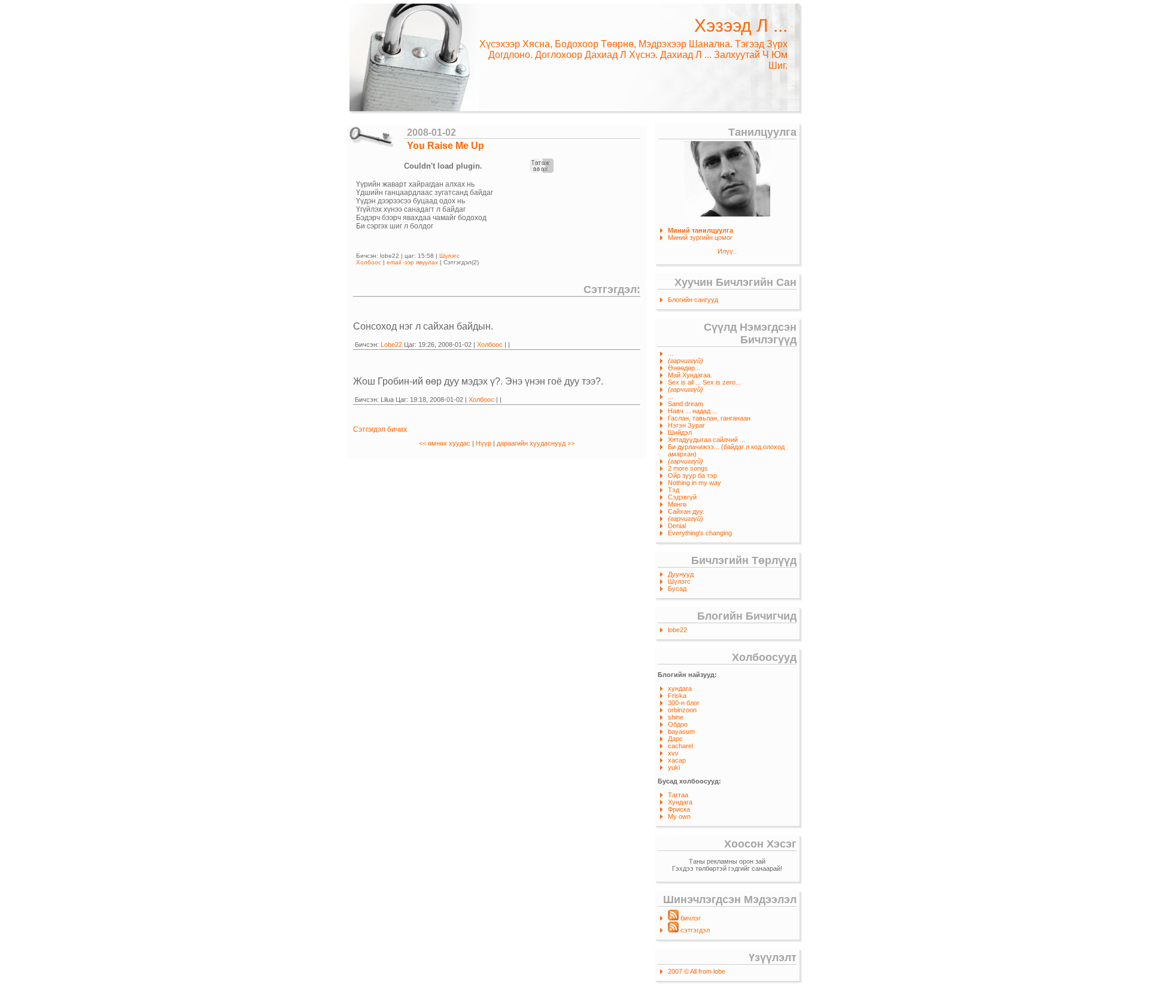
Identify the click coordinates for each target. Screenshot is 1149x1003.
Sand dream (685, 403)
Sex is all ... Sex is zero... (704, 382)
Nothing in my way (694, 482)
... (670, 353)
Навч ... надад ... (693, 410)
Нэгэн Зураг (686, 425)
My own (679, 816)
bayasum (681, 731)
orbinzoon (682, 710)
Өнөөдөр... (684, 367)
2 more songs (688, 468)
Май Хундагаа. (690, 375)
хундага (680, 688)
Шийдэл (680, 432)
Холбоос (368, 262)
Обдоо (678, 724)
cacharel (680, 745)
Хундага (680, 802)
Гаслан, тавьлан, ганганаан (709, 418)
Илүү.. (727, 251)
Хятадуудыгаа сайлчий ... (706, 439)
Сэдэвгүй (682, 497)
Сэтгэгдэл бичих (380, 429)
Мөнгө (677, 504)
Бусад (677, 588)
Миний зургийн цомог (700, 237)
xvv (673, 753)
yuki (674, 767)
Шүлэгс (679, 581)
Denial (677, 525)
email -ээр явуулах (412, 262)
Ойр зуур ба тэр (692, 475)
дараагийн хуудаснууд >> (535, 443)
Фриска (679, 809)
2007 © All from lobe (696, 971)
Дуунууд (681, 574)
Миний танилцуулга (700, 230)
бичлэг (690, 918)
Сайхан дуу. (686, 511)
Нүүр (483, 443)
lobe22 (677, 629)
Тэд (673, 489)
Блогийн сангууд (693, 299)
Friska (677, 695)
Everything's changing (700, 532)
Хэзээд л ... (741, 25)
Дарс (675, 738)
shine (675, 717)
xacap (677, 760)
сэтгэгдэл (694, 930)
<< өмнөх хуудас (445, 443)
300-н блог (684, 702)
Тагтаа (678, 794)
